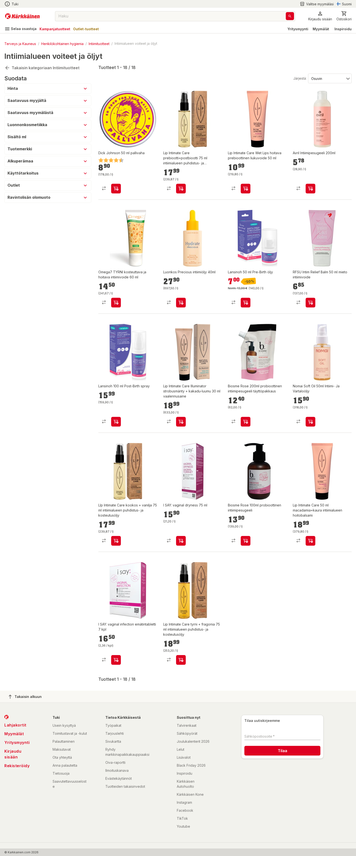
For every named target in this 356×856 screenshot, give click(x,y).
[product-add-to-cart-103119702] (116, 422)
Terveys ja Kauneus (20, 43)
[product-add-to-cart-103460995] (310, 302)
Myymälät (321, 29)
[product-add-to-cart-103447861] (310, 422)
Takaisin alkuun (28, 697)
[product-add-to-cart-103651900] (181, 188)
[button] (317, 4)
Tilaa (282, 750)
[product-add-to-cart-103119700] (245, 302)
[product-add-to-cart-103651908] (181, 422)
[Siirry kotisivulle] (22, 16)
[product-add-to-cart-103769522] (245, 541)
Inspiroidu (343, 29)
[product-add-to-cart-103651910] (245, 188)
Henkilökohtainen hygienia (62, 43)
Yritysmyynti (297, 29)
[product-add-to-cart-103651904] (310, 541)
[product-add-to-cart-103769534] (245, 422)
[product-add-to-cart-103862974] (181, 302)
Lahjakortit (15, 725)
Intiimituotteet (99, 43)
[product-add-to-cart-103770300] (310, 188)
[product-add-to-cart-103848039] (181, 541)
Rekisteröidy (17, 765)
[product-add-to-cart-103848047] (116, 660)
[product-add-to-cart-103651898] (181, 660)
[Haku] (290, 16)
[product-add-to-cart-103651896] (116, 541)
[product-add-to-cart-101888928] (116, 188)
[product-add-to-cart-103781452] (116, 302)
